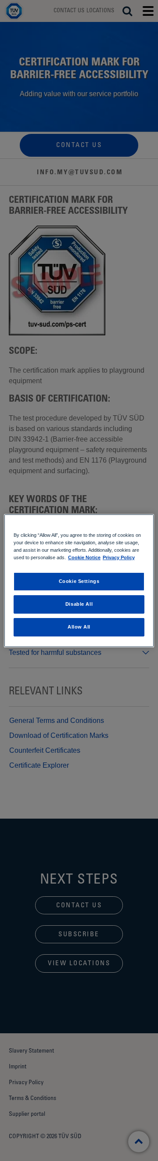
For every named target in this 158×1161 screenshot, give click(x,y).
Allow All (79, 626)
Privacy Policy (119, 557)
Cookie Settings (79, 581)
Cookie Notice (84, 557)
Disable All (79, 604)
